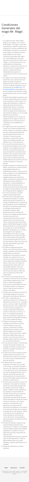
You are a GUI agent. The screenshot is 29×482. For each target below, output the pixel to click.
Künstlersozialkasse (9, 89)
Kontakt (22, 468)
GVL (21, 87)
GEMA (17, 87)
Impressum (13, 468)
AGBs (6, 468)
